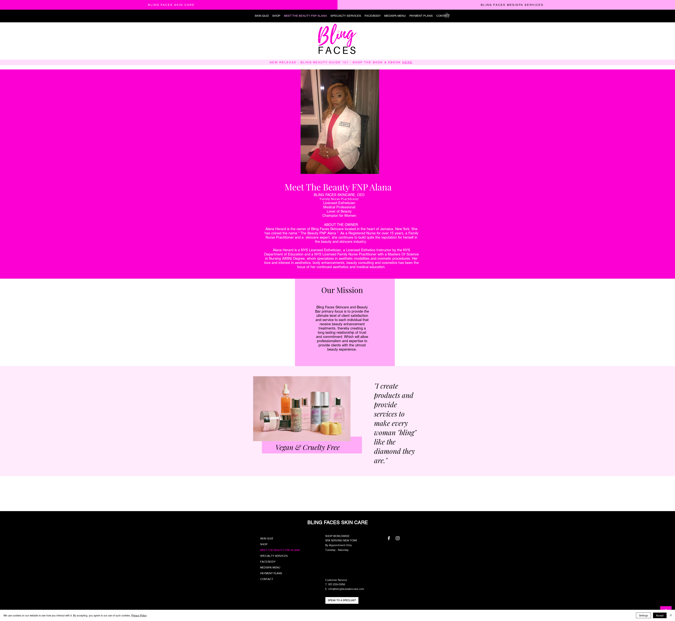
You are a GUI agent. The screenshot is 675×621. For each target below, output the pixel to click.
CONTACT (266, 579)
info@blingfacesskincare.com (346, 588)
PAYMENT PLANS (271, 573)
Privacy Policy (139, 615)
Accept (660, 615)
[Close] (671, 615)
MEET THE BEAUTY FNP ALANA (280, 550)
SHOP (263, 544)
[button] (447, 15)
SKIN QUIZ (266, 538)
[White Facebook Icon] (388, 538)
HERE (407, 62)
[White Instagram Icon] (397, 538)
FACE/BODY (268, 561)
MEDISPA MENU (270, 567)
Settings (643, 615)
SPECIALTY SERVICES (274, 555)
